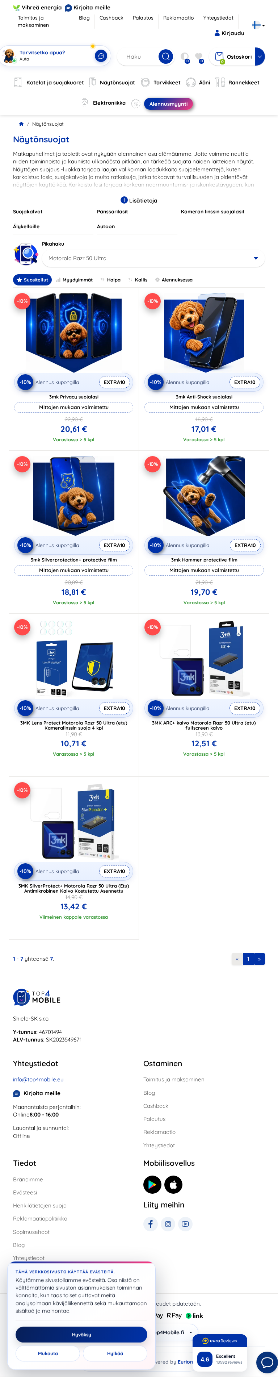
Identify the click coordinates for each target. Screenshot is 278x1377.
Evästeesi (25, 1192)
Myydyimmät (78, 280)
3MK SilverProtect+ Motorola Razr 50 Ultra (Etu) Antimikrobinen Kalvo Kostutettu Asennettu (73, 888)
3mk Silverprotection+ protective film (74, 560)
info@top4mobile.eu (38, 1079)
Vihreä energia (42, 7)
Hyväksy (81, 1335)
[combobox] (153, 258)
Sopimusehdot (31, 1231)
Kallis (141, 280)
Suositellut (36, 280)
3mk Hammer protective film (204, 560)
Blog (84, 17)
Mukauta (48, 1353)
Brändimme (28, 1179)
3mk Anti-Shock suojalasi (204, 397)
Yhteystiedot (218, 17)
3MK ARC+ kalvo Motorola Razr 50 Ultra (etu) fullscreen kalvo (204, 725)
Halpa (114, 280)
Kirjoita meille (91, 7)
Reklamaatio (178, 17)
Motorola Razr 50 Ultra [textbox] (77, 258)
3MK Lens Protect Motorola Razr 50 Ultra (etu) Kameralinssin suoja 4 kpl (73, 725)
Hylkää (115, 1353)
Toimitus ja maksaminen (33, 21)
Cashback (111, 17)
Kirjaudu (233, 33)
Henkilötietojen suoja (40, 1205)
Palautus (143, 17)
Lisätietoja (142, 200)
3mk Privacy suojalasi (73, 397)
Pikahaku (53, 244)
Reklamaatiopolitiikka (40, 1218)
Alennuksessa (177, 280)
